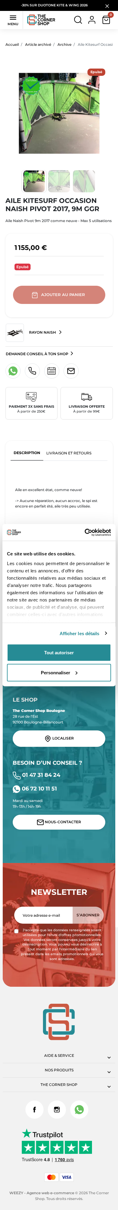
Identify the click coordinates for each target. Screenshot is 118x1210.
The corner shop (59, 1084)
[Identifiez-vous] (91, 19)
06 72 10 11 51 (38, 788)
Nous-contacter (62, 822)
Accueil (12, 44)
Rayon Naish (42, 332)
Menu (13, 19)
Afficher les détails (80, 633)
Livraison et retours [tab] (68, 453)
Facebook (34, 1109)
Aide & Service (59, 1055)
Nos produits (59, 1070)
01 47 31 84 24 (40, 775)
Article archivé (38, 44)
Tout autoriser (59, 652)
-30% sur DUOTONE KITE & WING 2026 (55, 5)
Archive (64, 44)
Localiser (62, 738)
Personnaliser (55, 672)
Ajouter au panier (63, 294)
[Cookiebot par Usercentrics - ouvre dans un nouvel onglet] (85, 532)
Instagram (57, 1109)
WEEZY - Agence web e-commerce (41, 1193)
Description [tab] (27, 452)
